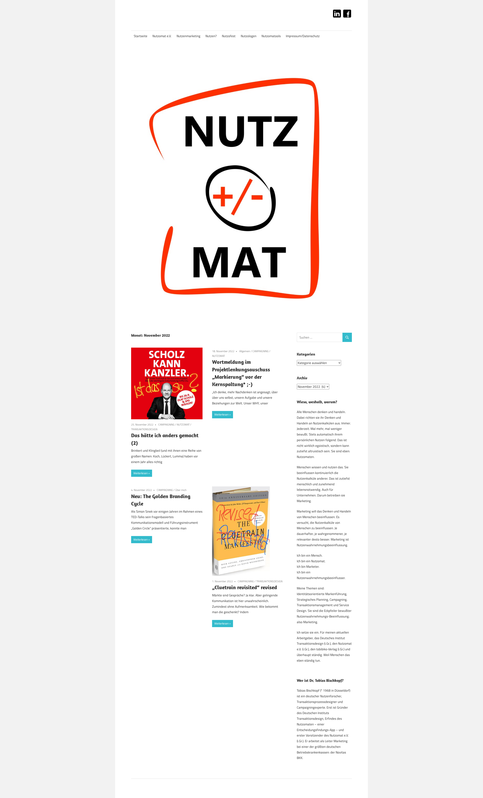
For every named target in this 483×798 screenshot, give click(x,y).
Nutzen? (211, 36)
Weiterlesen (140, 473)
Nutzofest (228, 36)
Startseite (140, 36)
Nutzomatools (271, 36)
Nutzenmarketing (188, 36)
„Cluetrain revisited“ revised (244, 587)
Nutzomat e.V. (162, 36)
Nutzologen (248, 36)
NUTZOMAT (183, 424)
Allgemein (244, 351)
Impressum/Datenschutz (303, 36)
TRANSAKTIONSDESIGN (144, 429)
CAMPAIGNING (166, 424)
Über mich (181, 490)
